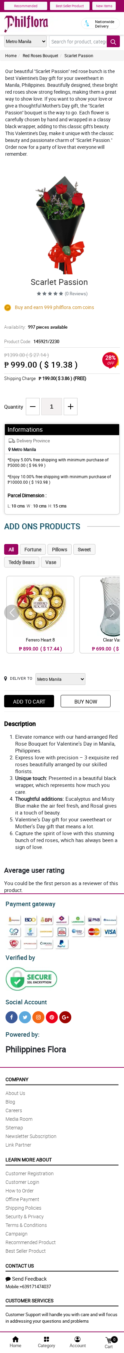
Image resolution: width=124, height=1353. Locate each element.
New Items (104, 5)
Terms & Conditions (26, 1225)
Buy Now (85, 701)
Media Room (19, 1119)
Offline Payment (22, 1199)
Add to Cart (29, 701)
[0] (108, 1339)
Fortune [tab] (32, 549)
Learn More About (29, 1159)
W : (36, 506)
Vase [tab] (50, 562)
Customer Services (29, 1300)
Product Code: (31, 341)
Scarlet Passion (78, 55)
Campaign (17, 1233)
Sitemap (14, 1127)
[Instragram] (38, 1017)
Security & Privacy (25, 1216)
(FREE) (79, 378)
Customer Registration (30, 1173)
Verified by (20, 957)
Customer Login (22, 1182)
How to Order (20, 1190)
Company (17, 1079)
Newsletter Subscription (31, 1136)
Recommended (26, 5)
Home (11, 55)
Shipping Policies (23, 1208)
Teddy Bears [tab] (22, 562)
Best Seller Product (70, 5)
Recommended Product (31, 1242)
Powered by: (23, 1034)
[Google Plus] (65, 1017)
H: (57, 506)
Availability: (36, 327)
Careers (14, 1110)
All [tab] (11, 549)
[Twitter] (25, 1017)
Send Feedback (29, 1278)
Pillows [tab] (59, 549)
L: (16, 506)
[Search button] (113, 41)
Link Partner (18, 1144)
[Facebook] (12, 1017)
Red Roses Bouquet (40, 55)
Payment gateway (30, 904)
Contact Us (20, 1265)
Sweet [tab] (84, 549)
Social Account (26, 1002)
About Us (15, 1093)
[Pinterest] (52, 1017)
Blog (10, 1101)
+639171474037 (35, 1286)
